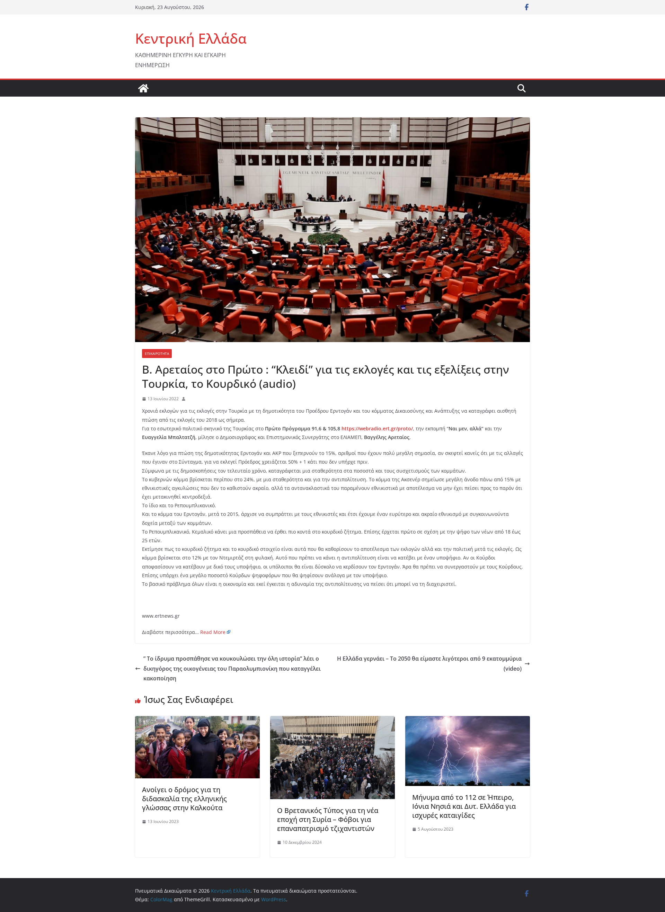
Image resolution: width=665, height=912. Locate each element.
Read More (212, 632)
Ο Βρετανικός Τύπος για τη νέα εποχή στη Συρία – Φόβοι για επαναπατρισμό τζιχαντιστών (327, 819)
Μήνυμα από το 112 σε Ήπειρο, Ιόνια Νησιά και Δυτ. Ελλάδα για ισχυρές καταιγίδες (464, 806)
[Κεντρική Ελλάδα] (143, 88)
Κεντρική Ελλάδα (191, 38)
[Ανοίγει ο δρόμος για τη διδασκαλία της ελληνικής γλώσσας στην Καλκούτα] (197, 721)
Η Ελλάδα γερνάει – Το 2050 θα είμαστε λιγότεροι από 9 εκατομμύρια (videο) (429, 663)
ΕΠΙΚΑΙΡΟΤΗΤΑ (157, 353)
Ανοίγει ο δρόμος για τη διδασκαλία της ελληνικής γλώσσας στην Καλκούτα (184, 798)
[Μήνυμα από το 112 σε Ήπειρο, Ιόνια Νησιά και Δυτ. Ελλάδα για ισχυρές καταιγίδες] (467, 721)
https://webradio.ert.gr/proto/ (377, 428)
